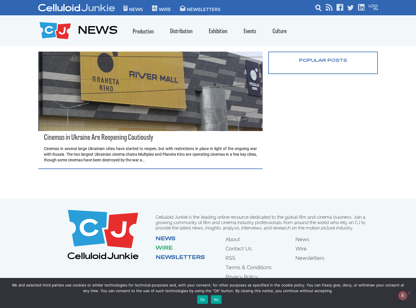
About (233, 239)
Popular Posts (323, 60)
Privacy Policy (242, 277)
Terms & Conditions (249, 267)
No (216, 299)
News (136, 9)
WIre (165, 9)
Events (250, 31)
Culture (280, 31)
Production (143, 31)
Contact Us (239, 249)
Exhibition (218, 31)
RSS (230, 258)
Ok (202, 299)
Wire (164, 248)
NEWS (98, 31)
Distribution (181, 31)
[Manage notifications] (402, 295)
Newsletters (203, 9)
